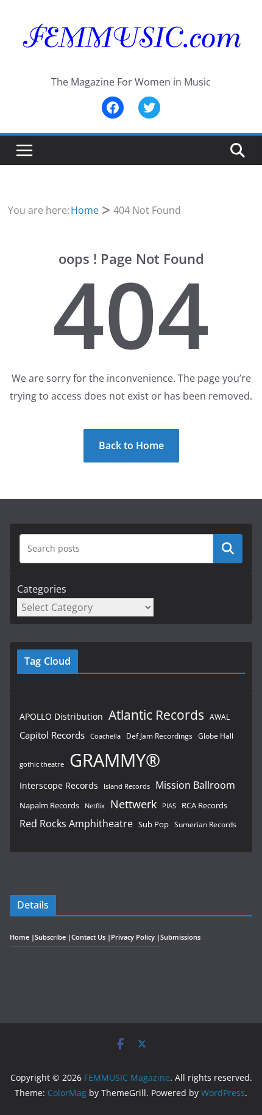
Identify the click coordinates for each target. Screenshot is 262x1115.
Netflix (95, 805)
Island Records (127, 786)
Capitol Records (52, 735)
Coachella (105, 735)
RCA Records (204, 805)
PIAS (169, 805)
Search (228, 548)
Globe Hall (215, 736)
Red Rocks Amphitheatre (76, 823)
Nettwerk (133, 803)
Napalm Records (49, 805)
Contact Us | (91, 937)
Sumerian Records (205, 824)
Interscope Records (58, 785)
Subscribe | (53, 937)
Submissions (180, 937)
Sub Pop (153, 824)
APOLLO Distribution (61, 716)
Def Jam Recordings (159, 736)
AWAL (220, 717)
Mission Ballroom (195, 785)
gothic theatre (41, 764)
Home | (22, 937)
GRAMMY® (114, 760)
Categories (41, 589)
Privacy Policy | (135, 937)
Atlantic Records (156, 714)
